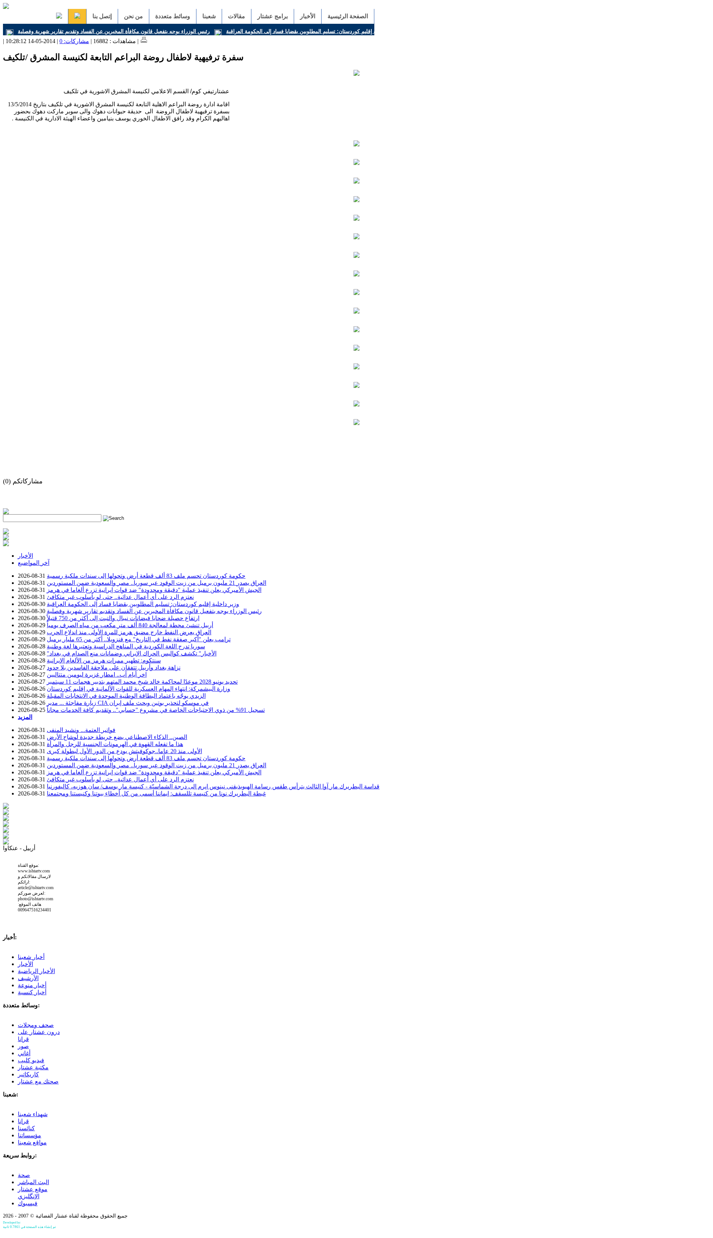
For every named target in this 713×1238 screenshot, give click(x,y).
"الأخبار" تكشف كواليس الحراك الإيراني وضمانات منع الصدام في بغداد (131, 653)
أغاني (24, 1053)
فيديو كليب (31, 1060)
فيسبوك (28, 1203)
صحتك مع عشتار (38, 1081)
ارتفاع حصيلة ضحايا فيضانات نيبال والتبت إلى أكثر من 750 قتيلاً (123, 618)
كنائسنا (26, 1128)
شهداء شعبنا (33, 1114)
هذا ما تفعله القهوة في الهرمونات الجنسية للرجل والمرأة (115, 744)
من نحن (133, 16)
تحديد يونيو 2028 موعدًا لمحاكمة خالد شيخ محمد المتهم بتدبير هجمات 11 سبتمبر (142, 681)
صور (23, 1046)
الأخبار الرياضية (36, 971)
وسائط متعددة (172, 16)
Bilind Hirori (29, 1222)
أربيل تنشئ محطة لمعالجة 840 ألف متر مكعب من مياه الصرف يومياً (130, 625)
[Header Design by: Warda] (6, 7)
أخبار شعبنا (31, 957)
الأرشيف (28, 978)
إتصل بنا (102, 16)
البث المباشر (33, 1182)
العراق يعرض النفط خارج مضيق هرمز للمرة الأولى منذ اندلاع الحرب (129, 632)
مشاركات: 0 (74, 41)
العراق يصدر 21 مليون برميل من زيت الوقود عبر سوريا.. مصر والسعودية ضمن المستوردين (156, 583)
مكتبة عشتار (33, 1067)
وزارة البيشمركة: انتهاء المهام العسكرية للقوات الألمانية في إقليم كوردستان (138, 689)
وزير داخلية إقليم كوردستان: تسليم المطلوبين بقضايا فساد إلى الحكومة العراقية (312, 31)
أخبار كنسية (32, 992)
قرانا (23, 1121)
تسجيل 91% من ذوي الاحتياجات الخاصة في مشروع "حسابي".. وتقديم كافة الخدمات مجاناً (156, 710)
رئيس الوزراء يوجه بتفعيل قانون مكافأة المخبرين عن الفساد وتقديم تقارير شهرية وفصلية (114, 31)
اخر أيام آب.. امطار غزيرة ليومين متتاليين (97, 674)
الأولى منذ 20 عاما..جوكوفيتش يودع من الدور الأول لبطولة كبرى (124, 751)
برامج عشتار (272, 16)
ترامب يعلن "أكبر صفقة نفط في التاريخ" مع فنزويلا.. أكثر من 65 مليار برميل (139, 639)
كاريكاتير (28, 1074)
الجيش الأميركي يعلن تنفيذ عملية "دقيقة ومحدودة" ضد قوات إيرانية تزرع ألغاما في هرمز (154, 590)
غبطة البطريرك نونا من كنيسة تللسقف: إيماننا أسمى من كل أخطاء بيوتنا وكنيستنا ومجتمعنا (156, 793)
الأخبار (307, 16)
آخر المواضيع (33, 563)
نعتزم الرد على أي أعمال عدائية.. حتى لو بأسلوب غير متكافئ (120, 597)
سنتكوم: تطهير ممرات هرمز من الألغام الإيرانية (104, 660)
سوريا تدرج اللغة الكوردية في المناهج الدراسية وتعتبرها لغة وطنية (126, 646)
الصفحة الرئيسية (348, 16)
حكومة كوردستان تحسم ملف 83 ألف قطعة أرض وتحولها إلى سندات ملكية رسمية (146, 576)
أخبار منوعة (32, 985)
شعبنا (209, 16)
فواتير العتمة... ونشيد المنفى (81, 730)
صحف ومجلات (36, 1025)
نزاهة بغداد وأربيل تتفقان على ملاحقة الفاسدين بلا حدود (113, 667)
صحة (24, 1175)
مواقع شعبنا (32, 1142)
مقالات (236, 16)
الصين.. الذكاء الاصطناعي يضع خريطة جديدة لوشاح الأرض (117, 737)
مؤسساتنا (29, 1135)
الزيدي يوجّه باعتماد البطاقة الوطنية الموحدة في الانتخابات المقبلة (126, 696)
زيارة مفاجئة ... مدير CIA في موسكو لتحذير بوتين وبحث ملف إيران (128, 703)
